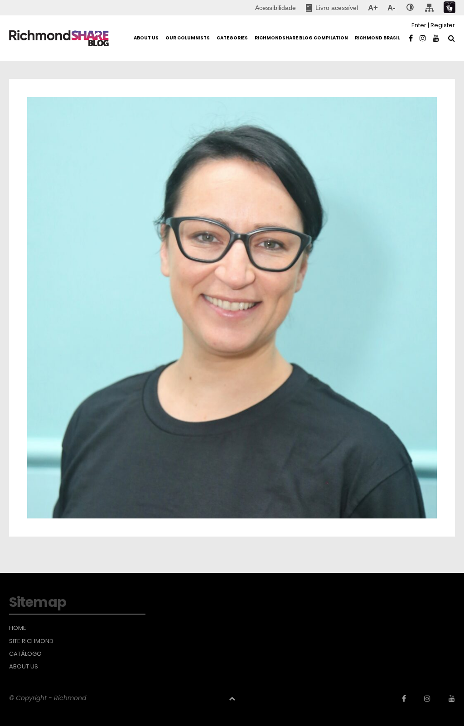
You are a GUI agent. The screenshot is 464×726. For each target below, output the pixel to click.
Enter (418, 25)
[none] (410, 7)
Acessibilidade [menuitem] (275, 8)
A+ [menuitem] (372, 7)
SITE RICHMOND (31, 641)
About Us (23, 667)
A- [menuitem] (391, 7)
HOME (17, 628)
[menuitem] (332, 8)
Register (442, 25)
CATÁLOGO (25, 654)
